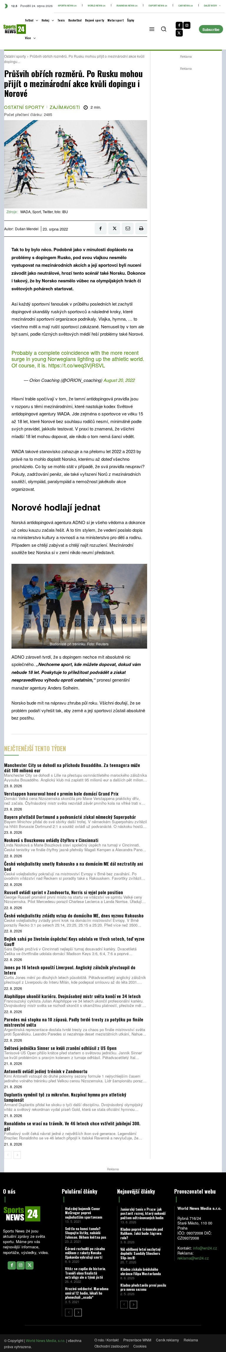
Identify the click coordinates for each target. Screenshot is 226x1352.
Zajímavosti (65, 107)
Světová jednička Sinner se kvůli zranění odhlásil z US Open (60, 1048)
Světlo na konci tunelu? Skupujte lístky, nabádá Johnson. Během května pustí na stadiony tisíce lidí (87, 1235)
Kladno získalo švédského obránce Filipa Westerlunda (140, 1271)
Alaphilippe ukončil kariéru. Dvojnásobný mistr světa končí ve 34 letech (72, 996)
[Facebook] (179, 25)
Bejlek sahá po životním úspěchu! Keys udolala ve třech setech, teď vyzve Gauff (74, 941)
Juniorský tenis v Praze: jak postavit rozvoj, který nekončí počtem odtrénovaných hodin (142, 1213)
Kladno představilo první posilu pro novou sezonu (143, 1287)
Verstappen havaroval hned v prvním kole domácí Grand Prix (61, 793)
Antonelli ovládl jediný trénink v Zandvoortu (45, 1071)
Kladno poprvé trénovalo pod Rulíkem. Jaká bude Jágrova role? (141, 1233)
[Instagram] (186, 25)
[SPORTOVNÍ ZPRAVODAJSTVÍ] (10, 29)
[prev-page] (7, 1155)
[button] (164, 29)
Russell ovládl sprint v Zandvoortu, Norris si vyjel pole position (63, 892)
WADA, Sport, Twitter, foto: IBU (44, 211)
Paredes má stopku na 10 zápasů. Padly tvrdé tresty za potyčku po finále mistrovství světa (73, 1022)
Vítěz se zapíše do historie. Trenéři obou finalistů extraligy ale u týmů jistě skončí (85, 1275)
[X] (179, 33)
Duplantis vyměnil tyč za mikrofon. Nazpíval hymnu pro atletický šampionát (65, 1097)
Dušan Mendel (27, 229)
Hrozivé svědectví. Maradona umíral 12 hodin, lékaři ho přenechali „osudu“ (86, 1293)
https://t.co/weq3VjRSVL (76, 365)
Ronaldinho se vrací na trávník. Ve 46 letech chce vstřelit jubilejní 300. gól (72, 1126)
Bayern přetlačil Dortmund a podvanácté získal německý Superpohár (70, 816)
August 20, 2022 (119, 380)
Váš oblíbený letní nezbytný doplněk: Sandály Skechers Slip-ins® (140, 1253)
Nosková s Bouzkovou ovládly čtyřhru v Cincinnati (51, 840)
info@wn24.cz (205, 1248)
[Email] (128, 228)
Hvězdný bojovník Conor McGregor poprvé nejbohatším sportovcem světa (83, 1215)
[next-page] (17, 1155)
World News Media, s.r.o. (45, 1340)
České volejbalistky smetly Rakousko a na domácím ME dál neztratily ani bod (73, 866)
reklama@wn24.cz (193, 1258)
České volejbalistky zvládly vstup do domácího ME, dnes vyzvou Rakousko (74, 915)
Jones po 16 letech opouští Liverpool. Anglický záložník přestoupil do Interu (69, 970)
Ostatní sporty (15, 56)
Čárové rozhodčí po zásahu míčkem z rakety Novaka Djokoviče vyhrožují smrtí (85, 1253)
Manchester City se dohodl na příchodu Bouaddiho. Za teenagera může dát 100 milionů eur (72, 767)
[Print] (141, 228)
